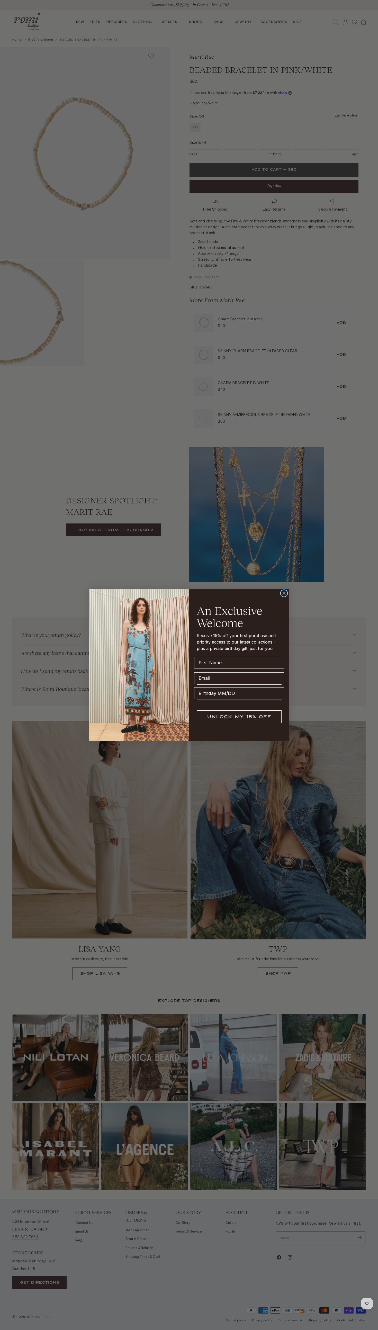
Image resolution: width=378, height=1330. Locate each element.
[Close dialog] (284, 593)
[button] (239, 716)
